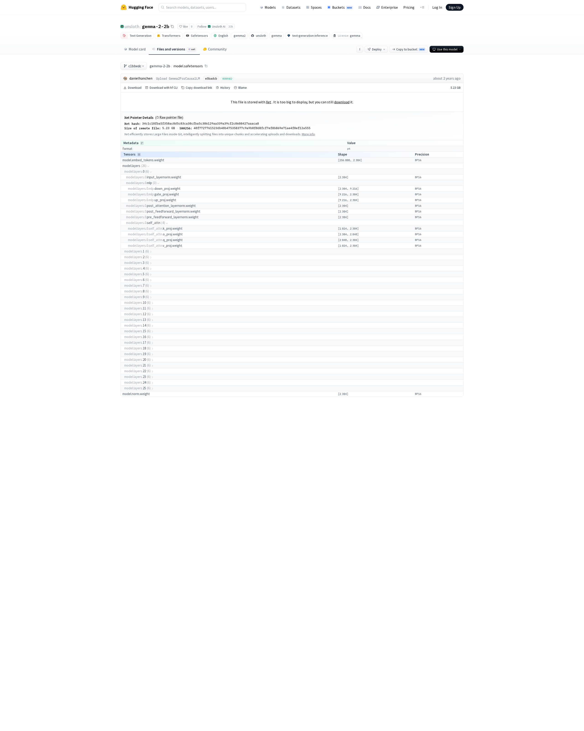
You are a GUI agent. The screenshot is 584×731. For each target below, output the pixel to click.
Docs (367, 7)
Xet (268, 102)
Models (270, 7)
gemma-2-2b (155, 26)
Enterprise (389, 7)
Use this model (447, 49)
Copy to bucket (410, 49)
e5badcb (211, 78)
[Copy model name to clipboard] (172, 26)
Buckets (342, 7)
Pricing (409, 7)
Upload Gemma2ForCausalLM (178, 78)
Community (217, 49)
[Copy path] (206, 66)
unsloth (132, 26)
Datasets (293, 7)
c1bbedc (134, 66)
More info (308, 134)
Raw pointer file (170, 117)
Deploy (377, 49)
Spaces (316, 7)
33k (230, 26)
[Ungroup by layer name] (139, 154)
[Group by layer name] (142, 143)
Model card (137, 49)
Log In (437, 7)
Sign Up (455, 7)
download (341, 102)
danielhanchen (140, 78)
